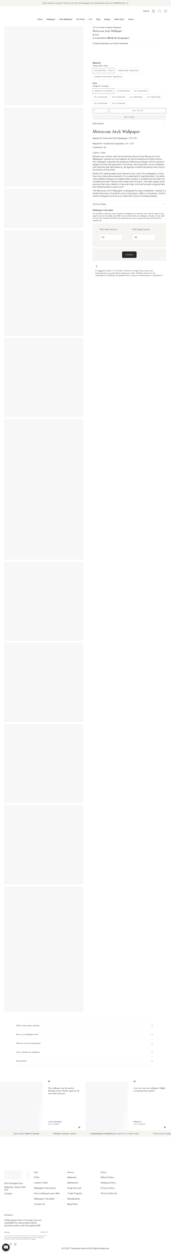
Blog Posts (72, 1204)
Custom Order (41, 1182)
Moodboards (73, 1198)
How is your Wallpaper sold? (27, 1034)
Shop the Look (74, 1188)
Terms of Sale (99, 204)
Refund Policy (107, 1177)
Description (98, 123)
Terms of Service (109, 1193)
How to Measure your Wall (47, 1193)
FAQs (36, 1177)
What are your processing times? (28, 1043)
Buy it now (129, 117)
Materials (71, 1177)
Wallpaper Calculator (44, 1198)
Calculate (129, 255)
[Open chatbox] (6, 1247)
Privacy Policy (108, 1188)
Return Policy (21, 1061)
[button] (50, 19)
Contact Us (39, 1204)
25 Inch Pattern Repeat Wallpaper (107, 27)
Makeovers (72, 1182)
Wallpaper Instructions (45, 1188)
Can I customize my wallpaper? (28, 1052)
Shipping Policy (108, 1182)
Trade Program (74, 1193)
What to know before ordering (27, 1025)
